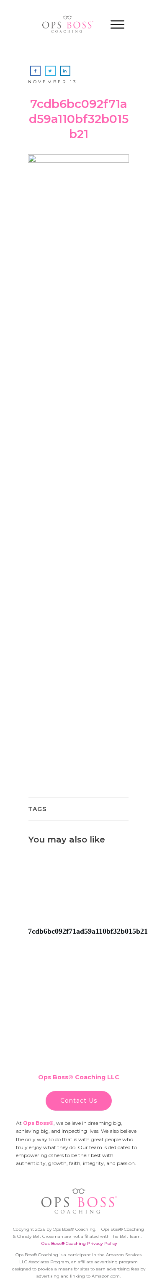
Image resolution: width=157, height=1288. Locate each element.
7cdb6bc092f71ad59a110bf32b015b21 (78, 899)
